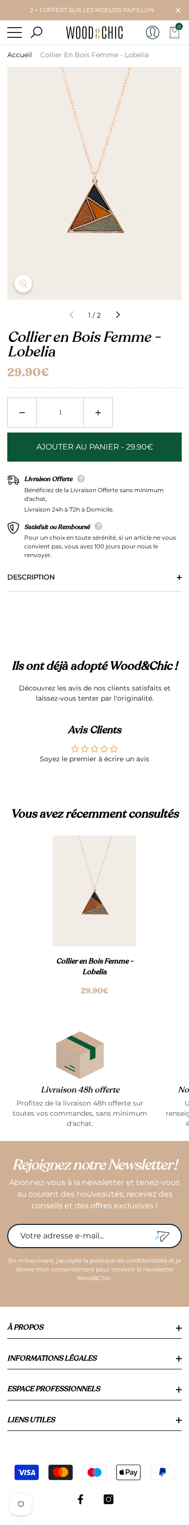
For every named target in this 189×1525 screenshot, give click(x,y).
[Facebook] (80, 1499)
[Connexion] (152, 32)
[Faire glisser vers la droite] (117, 315)
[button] (178, 10)
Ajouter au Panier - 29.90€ (94, 446)
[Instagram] (108, 1499)
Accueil (19, 54)
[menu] (14, 32)
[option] (94, 916)
